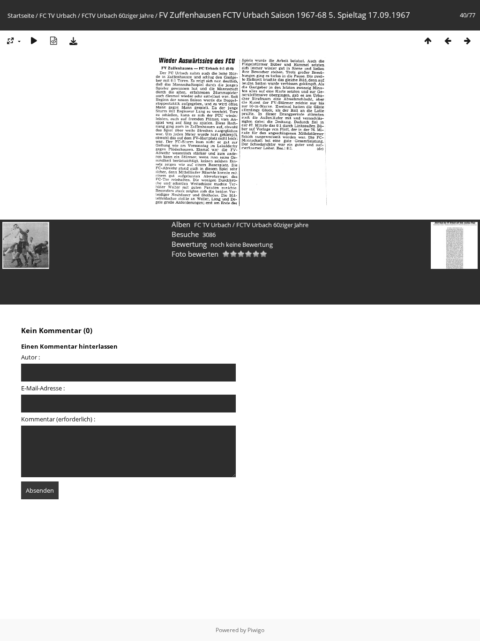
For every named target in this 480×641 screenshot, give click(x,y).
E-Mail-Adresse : (43, 388)
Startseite (21, 15)
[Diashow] (34, 40)
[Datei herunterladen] (73, 40)
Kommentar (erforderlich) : (58, 419)
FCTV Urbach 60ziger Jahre (118, 15)
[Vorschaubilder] (428, 40)
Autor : (30, 357)
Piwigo (256, 630)
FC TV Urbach (57, 15)
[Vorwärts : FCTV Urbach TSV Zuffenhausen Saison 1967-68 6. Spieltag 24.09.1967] (467, 40)
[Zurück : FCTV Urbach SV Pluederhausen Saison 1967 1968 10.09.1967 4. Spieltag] (448, 40)
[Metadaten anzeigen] (53, 40)
